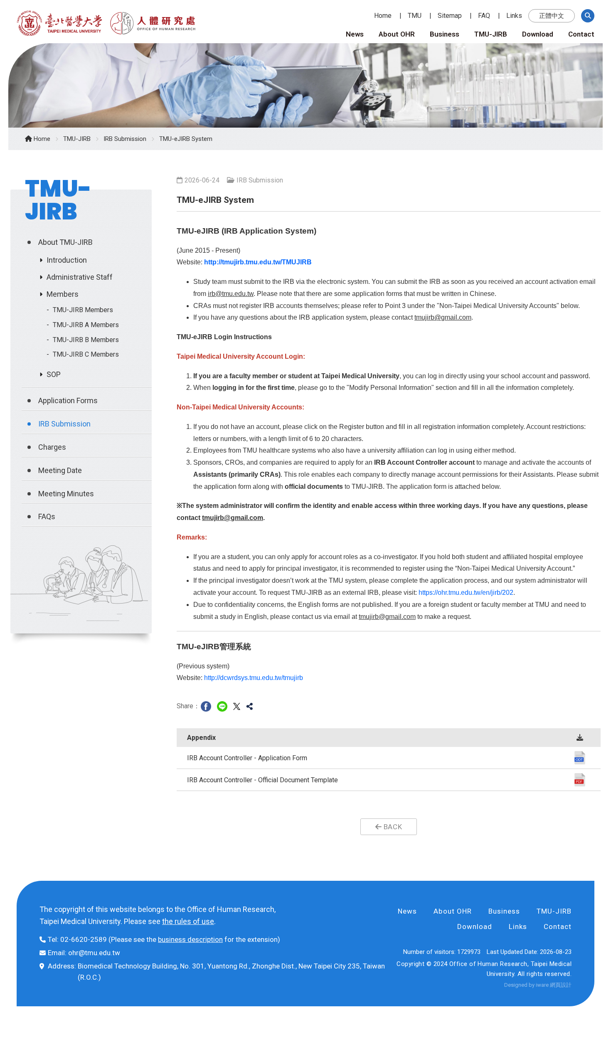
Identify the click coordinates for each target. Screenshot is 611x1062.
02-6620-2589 (83, 939)
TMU (414, 16)
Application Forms (68, 400)
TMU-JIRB (490, 34)
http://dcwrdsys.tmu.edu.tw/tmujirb (253, 677)
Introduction (67, 260)
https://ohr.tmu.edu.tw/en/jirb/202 (466, 592)
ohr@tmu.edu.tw (94, 953)
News (355, 34)
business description (190, 939)
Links (514, 16)
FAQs (46, 516)
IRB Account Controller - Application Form (247, 758)
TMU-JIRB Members (83, 310)
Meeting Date (60, 470)
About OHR (397, 34)
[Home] (62, 21)
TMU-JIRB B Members (86, 340)
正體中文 (551, 16)
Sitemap (450, 16)
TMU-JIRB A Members (86, 325)
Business (444, 34)
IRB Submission (124, 139)
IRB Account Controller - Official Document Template (262, 780)
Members (63, 294)
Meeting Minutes (66, 493)
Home (383, 16)
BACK (392, 827)
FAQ (484, 16)
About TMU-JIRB (65, 242)
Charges (52, 447)
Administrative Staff (80, 277)
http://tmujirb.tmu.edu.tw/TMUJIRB (258, 262)
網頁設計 (561, 985)
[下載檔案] (579, 757)
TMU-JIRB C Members (86, 354)
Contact (581, 34)
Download (537, 34)
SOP (54, 374)
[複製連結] (249, 706)
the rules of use (188, 921)
